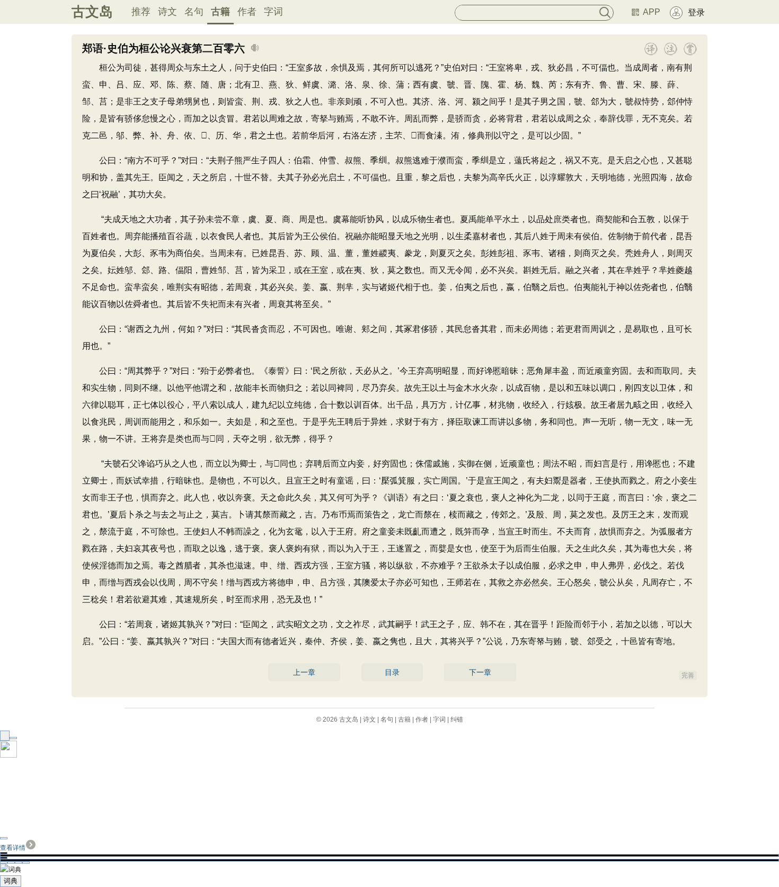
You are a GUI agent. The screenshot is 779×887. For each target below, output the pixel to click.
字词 (273, 11)
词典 (10, 881)
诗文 (167, 11)
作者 (246, 11)
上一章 (304, 672)
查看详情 (12, 847)
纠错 (456, 719)
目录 (392, 672)
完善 (687, 675)
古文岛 (92, 12)
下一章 (480, 672)
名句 (193, 11)
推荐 (141, 11)
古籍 (220, 11)
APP (651, 11)
